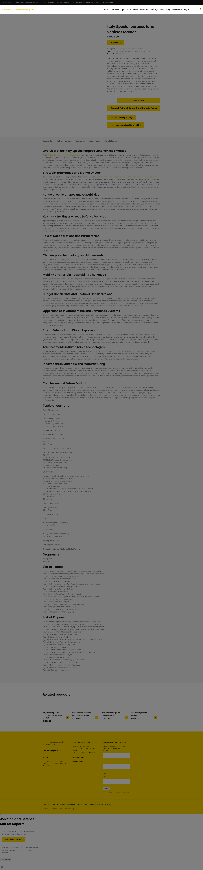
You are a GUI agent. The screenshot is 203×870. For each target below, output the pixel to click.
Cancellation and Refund (93, 805)
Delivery (108, 805)
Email (105, 777)
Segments (80, 141)
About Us (144, 10)
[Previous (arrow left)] (3, 435)
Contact (55, 805)
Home (106, 10)
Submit (106, 789)
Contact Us (177, 10)
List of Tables (94, 141)
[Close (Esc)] (200, 2)
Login (186, 10)
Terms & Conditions (67, 805)
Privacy (79, 805)
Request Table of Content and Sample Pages (133, 108)
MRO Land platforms (135, 51)
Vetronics (146, 51)
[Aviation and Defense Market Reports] (18, 9)
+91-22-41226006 (83, 753)
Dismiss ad (5, 859)
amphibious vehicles (119, 51)
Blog (168, 10)
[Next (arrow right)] (199, 435)
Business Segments (120, 10)
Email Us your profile (50, 751)
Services (134, 10)
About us (46, 805)
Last (104, 774)
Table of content (64, 141)
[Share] (196, 2)
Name (106, 750)
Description (48, 141)
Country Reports (157, 10)
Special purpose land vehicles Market (128, 49)
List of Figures (111, 141)
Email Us (92, 753)
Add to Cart (139, 100)
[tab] (48, 141)
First (104, 762)
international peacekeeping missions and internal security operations (129, 177)
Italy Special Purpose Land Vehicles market (63, 155)
